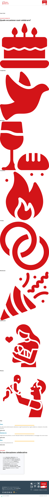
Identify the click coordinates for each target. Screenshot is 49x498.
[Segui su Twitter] (5, 492)
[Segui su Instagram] (7, 492)
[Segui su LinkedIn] (11, 492)
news (44, 495)
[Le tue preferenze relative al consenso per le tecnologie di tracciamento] (2, 496)
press (46, 495)
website (17, 489)
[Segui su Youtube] (9, 492)
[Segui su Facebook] (3, 492)
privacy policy (41, 495)
